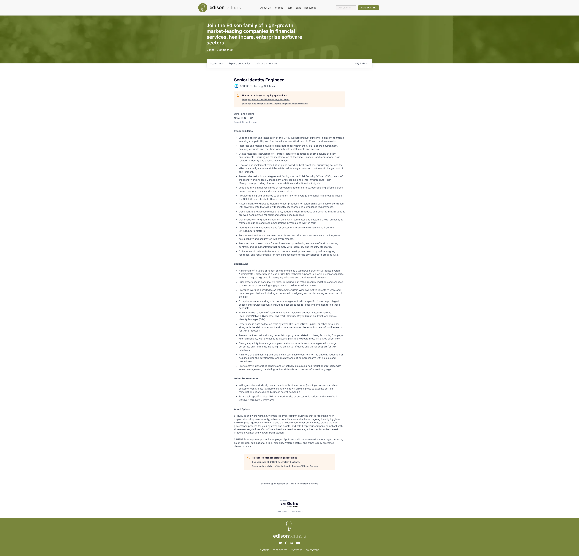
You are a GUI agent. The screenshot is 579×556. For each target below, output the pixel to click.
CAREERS (264, 550)
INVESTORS (296, 550)
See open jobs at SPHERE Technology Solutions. (266, 99)
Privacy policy (283, 511)
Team (289, 7)
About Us (265, 7)
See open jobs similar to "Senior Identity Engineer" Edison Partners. (275, 103)
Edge (298, 7)
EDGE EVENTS (280, 550)
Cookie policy (297, 511)
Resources (310, 7)
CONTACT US (312, 550)
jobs (217, 63)
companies (239, 63)
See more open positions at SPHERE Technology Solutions (289, 483)
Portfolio (278, 7)
